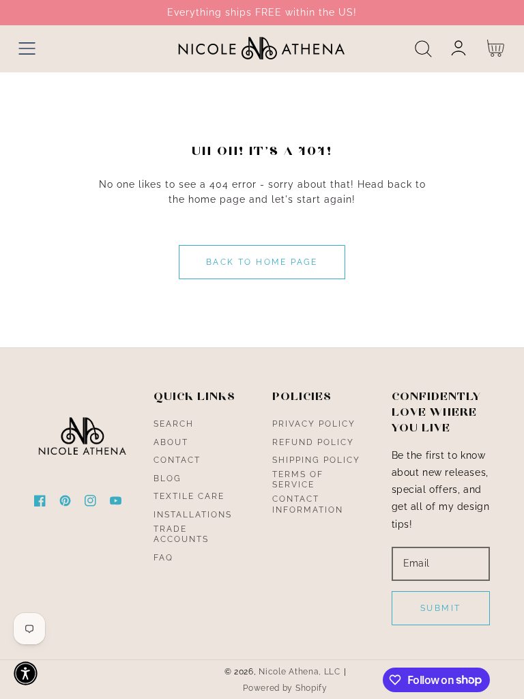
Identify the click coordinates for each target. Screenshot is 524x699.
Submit (440, 608)
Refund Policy (313, 442)
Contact (177, 460)
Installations (193, 514)
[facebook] (40, 503)
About (171, 442)
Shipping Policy (316, 460)
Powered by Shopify (285, 688)
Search (174, 424)
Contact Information (307, 504)
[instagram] (90, 503)
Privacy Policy (313, 424)
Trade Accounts (181, 534)
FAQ (163, 557)
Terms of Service (297, 480)
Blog (167, 478)
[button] (27, 48)
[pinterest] (65, 503)
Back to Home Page (262, 262)
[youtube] (115, 503)
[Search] (423, 48)
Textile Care (189, 496)
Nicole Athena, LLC (299, 671)
